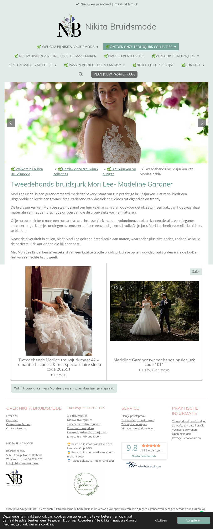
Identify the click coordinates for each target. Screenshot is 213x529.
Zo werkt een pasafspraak (188, 425)
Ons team (12, 420)
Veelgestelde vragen (184, 429)
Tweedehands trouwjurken (83, 424)
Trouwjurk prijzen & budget (189, 421)
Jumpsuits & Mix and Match (84, 436)
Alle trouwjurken (77, 416)
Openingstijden (181, 434)
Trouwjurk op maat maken (137, 420)
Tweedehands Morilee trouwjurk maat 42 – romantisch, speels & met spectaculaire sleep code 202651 (58, 365)
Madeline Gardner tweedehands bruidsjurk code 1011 (154, 362)
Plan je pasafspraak (133, 416)
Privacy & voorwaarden (186, 438)
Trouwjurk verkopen (134, 424)
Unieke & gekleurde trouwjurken (87, 432)
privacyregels (21, 509)
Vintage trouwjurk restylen (137, 428)
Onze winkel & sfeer (18, 424)
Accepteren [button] (194, 520)
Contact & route (16, 428)
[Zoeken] (80, 74)
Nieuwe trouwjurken (80, 420)
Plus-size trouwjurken (80, 428)
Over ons (11, 416)
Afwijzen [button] (161, 520)
